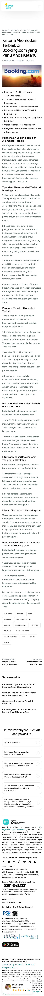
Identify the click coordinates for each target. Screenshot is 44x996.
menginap (35, 625)
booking (20, 614)
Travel (32, 636)
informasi (7, 619)
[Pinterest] (30, 862)
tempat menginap (10, 636)
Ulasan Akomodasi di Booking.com (20, 124)
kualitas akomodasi (23, 619)
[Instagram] (14, 862)
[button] (22, 742)
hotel (30, 614)
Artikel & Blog (8, 964)
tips (23, 636)
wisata (6, 642)
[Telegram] (35, 862)
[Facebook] (9, 862)
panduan (7, 631)
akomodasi (8, 614)
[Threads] (19, 862)
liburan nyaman (21, 625)
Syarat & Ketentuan (25, 964)
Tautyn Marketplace (8, 994)
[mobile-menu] (37, 6)
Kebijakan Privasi (9, 967)
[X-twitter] (3, 862)
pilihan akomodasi (22, 631)
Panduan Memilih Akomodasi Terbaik (21, 106)
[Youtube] (24, 862)
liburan (7, 625)
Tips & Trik (21, 61)
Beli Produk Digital (33, 991)
